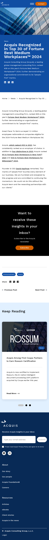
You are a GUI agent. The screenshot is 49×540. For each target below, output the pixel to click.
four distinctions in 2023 (22, 151)
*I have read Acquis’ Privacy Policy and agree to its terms (24, 446)
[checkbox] (3, 447)
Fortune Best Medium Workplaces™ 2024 (26, 117)
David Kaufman (22, 169)
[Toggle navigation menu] (32, 4)
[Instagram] (10, 453)
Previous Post (10, 290)
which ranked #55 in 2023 (20, 145)
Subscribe (24, 248)
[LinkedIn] (4, 453)
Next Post (40, 290)
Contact (41, 4)
